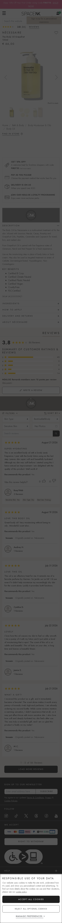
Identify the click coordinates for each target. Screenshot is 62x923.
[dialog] (31, 898)
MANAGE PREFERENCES (29, 916)
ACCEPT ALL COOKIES (31, 899)
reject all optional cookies (31, 909)
